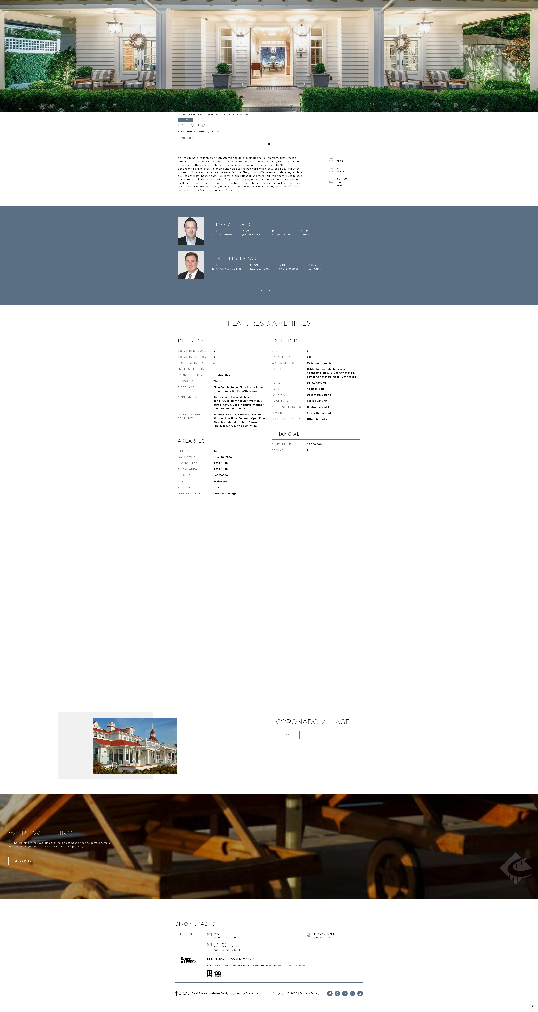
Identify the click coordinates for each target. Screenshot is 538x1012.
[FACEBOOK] (330, 993)
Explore (288, 735)
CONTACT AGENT (269, 290)
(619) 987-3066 (251, 234)
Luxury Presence (247, 993)
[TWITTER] (352, 993)
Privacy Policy (309, 993)
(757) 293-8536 (259, 269)
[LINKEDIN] (345, 993)
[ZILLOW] (360, 993)
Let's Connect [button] (24, 861)
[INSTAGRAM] (337, 993)
